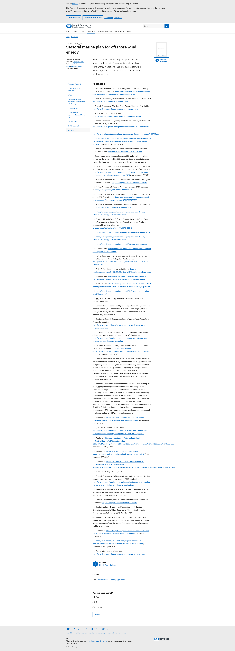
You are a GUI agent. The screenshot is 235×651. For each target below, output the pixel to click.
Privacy (124, 633)
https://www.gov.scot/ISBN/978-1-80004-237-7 (111, 102)
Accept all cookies (74, 17)
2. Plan (70, 95)
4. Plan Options (72, 108)
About (68, 31)
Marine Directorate (78, 62)
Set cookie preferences (113, 18)
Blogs (129, 31)
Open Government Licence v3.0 (97, 641)
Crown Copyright (101, 633)
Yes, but (99, 607)
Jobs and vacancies (114, 633)
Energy (72, 64)
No (97, 602)
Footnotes (71, 130)
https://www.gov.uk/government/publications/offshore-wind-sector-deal (121, 127)
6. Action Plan (72, 121)
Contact (84, 633)
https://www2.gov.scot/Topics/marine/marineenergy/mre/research (119, 554)
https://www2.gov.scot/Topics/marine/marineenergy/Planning (117, 116)
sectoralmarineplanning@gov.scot (111, 580)
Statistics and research (105, 31)
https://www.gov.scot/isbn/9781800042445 (125, 152)
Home (67, 37)
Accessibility (69, 633)
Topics (75, 31)
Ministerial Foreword (74, 84)
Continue (97, 614)
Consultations (119, 31)
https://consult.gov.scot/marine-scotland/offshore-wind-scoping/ (121, 244)
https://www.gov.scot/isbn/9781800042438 (129, 182)
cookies (75, 4)
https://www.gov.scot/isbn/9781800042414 (119, 503)
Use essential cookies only (93, 17)
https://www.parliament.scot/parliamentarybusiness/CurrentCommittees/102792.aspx (126, 134)
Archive (78, 633)
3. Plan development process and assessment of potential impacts (76, 102)
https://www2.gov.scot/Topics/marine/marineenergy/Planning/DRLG (123, 232)
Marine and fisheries (76, 66)
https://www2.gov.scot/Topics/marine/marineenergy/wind (115, 109)
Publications (91, 31)
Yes (97, 597)
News (82, 31)
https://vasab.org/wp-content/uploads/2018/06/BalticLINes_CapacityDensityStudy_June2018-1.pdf (121, 351)
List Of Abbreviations (74, 126)
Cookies (91, 633)
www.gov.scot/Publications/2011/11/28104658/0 (112, 228)
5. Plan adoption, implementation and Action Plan (76, 115)
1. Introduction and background (74, 90)
